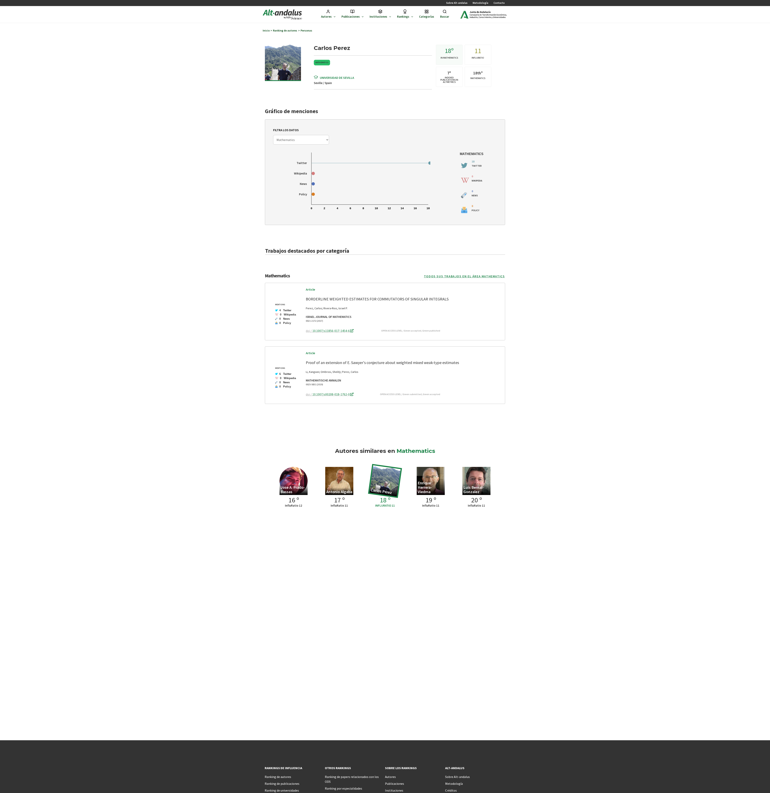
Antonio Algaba (339, 491)
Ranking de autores (278, 777)
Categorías (426, 16)
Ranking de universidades (282, 790)
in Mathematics (449, 57)
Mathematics (322, 62)
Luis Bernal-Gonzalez (473, 489)
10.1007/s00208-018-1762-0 (331, 394)
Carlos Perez (381, 491)
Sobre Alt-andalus (456, 3)
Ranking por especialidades (343, 788)
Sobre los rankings (401, 768)
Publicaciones (350, 16)
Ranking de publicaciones (282, 784)
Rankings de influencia (283, 768)
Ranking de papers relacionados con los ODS (352, 779)
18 (448, 51)
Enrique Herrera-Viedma (425, 487)
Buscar (444, 16)
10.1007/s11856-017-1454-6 (331, 331)
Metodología (480, 3)
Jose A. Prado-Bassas (293, 489)
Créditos (451, 790)
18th (477, 72)
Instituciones (378, 16)
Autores (326, 16)
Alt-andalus (454, 768)
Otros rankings (338, 768)
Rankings (403, 16)
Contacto (499, 3)
